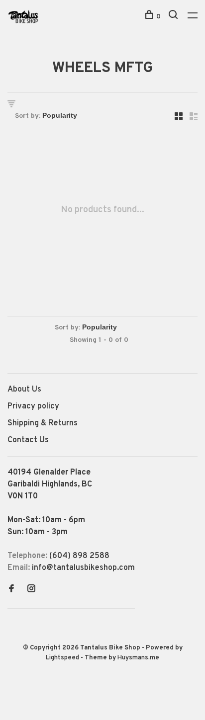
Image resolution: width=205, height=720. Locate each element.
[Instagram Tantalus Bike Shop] (31, 590)
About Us (24, 390)
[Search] (174, 16)
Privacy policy (33, 406)
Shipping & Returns (42, 423)
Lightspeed (62, 658)
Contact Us (28, 440)
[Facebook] (11, 590)
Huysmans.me (138, 658)
